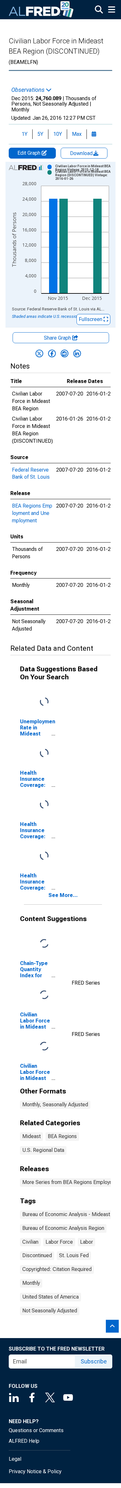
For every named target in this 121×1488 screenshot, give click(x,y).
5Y (40, 134)
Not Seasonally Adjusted (49, 1311)
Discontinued (37, 1255)
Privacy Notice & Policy (35, 1471)
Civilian (30, 1242)
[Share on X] (39, 353)
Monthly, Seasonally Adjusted (55, 1104)
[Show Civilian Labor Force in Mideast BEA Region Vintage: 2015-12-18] (84, 167)
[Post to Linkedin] (77, 353)
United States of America (50, 1297)
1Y (24, 134)
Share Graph (58, 338)
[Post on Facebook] (52, 353)
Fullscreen (91, 319)
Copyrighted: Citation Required (57, 1269)
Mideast (31, 1136)
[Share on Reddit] (64, 353)
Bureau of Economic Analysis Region (63, 1228)
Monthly (31, 1283)
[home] (41, 9)
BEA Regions (62, 1136)
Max (77, 134)
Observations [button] (28, 90)
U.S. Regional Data (43, 1150)
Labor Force (59, 1242)
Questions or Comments (36, 1430)
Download (82, 153)
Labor (86, 1242)
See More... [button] (63, 895)
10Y (57, 134)
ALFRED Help (24, 1441)
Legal (15, 1459)
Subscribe (94, 1361)
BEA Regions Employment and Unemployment (32, 513)
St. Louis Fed (74, 1255)
